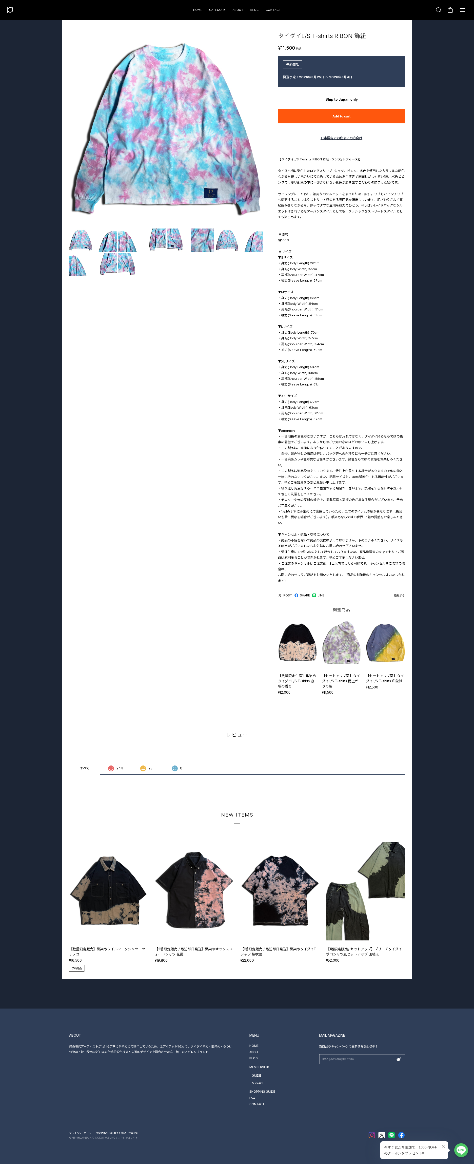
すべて (85, 768)
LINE (321, 595)
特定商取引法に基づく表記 (111, 1132)
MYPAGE (258, 1083)
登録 (398, 1059)
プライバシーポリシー (81, 1132)
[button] (410, 906)
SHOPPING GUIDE (262, 1091)
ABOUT (238, 10)
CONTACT (273, 10)
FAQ (252, 1098)
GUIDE (256, 1075)
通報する (399, 595)
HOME (197, 10)
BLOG (254, 10)
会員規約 (133, 1132)
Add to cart (342, 116)
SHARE (305, 595)
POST (287, 595)
